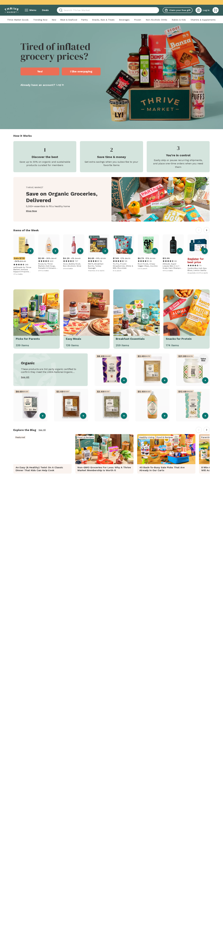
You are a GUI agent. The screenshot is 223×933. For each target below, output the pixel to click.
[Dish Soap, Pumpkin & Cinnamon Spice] (48, 245)
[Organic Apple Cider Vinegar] (152, 405)
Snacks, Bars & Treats (103, 20)
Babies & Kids (179, 20)
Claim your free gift (179, 10)
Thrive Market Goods (18, 20)
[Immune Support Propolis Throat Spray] (24, 245)
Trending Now (40, 20)
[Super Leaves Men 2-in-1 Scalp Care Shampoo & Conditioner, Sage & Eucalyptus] (173, 245)
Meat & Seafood (68, 20)
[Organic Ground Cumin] (152, 369)
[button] (216, 10)
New (54, 20)
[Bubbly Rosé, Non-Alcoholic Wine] (73, 245)
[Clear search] (158, 10)
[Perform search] (60, 10)
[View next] (207, 230)
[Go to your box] (216, 10)
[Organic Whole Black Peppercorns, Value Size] (30, 405)
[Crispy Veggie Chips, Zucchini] (148, 245)
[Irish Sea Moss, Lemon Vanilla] (198, 245)
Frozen (137, 20)
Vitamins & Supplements (203, 20)
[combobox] (108, 10)
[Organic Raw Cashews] (193, 405)
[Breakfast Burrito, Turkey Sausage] (98, 245)
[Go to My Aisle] (11, 10)
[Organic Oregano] (112, 405)
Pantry (84, 20)
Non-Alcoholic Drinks (156, 20)
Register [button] (193, 258)
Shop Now (31, 211)
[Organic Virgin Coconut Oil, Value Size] (193, 369)
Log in (60, 84)
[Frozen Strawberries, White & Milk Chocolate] (123, 245)
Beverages (124, 20)
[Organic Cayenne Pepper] (71, 405)
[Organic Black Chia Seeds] (112, 369)
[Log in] (199, 10)
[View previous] (199, 230)
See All (25, 377)
